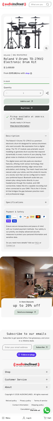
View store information (19, 126)
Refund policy (11, 401)
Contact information (20, 405)
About (8, 387)
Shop (7, 372)
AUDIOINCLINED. (26, 394)
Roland (7, 55)
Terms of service (40, 401)
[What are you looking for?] (47, 4)
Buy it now (25, 108)
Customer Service (16, 379)
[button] (47, 418)
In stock (7, 81)
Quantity (8, 87)
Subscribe (40, 347)
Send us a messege (25, 312)
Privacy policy (25, 401)
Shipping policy (37, 405)
